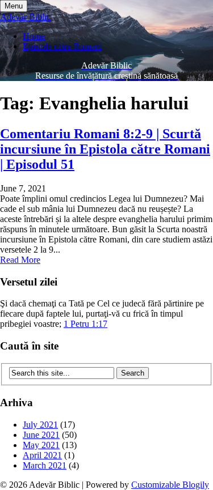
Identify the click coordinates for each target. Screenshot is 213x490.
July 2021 (40, 424)
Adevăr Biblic (25, 17)
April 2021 (42, 455)
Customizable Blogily (170, 484)
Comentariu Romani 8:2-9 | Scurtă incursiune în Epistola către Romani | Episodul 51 (105, 149)
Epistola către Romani (62, 46)
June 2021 (41, 435)
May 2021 (41, 445)
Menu (14, 6)
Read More (20, 260)
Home (34, 36)
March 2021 (44, 465)
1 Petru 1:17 (85, 324)
